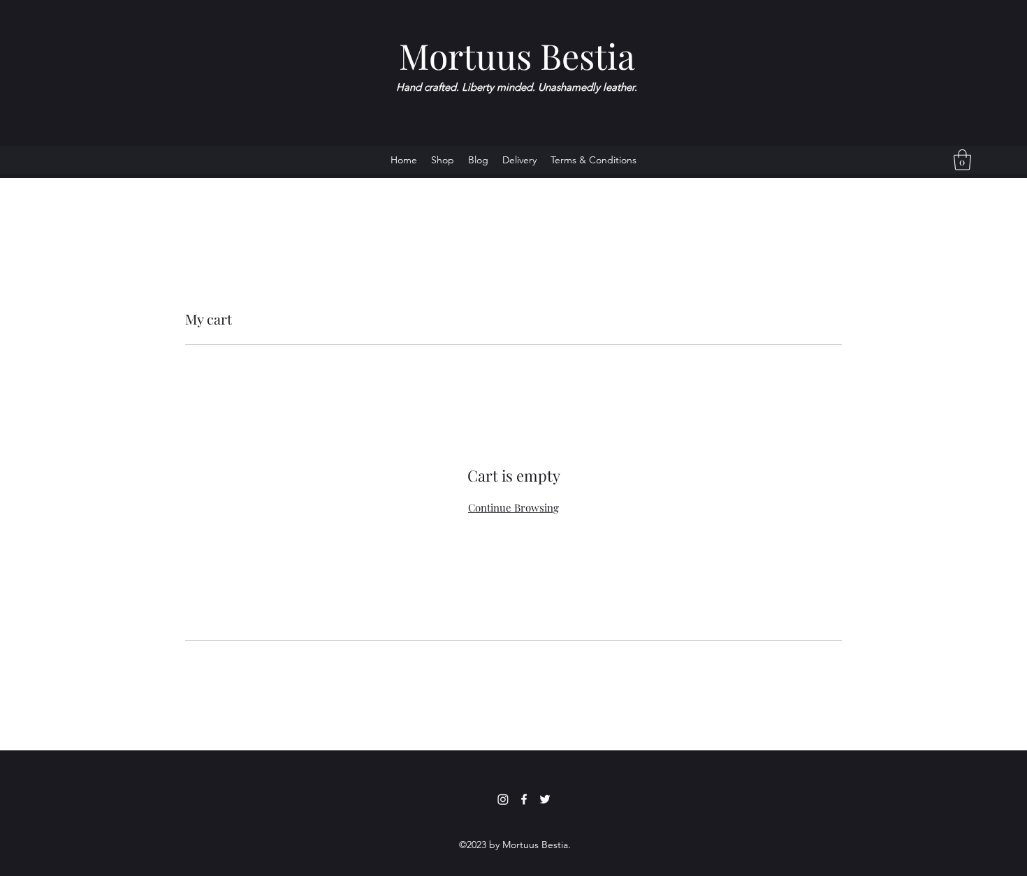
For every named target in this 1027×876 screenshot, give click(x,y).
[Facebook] (524, 799)
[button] (962, 159)
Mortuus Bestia (517, 55)
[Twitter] (545, 799)
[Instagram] (503, 799)
